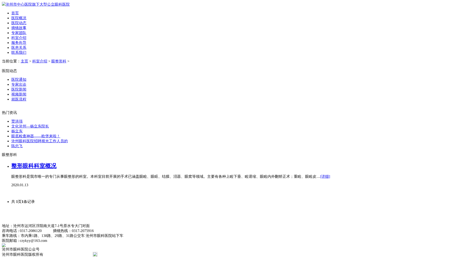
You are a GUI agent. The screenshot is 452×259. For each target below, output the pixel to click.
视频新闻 (18, 94)
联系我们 (18, 52)
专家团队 (18, 33)
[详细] (325, 176)
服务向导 (18, 43)
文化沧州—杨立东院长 (30, 126)
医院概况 (18, 18)
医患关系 (18, 48)
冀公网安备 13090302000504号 (123, 254)
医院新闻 (18, 89)
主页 (24, 61)
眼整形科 (58, 61)
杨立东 (17, 131)
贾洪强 (17, 121)
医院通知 (18, 79)
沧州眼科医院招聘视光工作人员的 (39, 141)
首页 (15, 13)
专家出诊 (18, 84)
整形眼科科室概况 (33, 166)
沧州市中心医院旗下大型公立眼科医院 (38, 4)
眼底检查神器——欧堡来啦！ (35, 136)
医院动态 (18, 23)
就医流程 (18, 99)
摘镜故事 (18, 28)
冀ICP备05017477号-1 (65, 254)
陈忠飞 (17, 146)
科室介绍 (18, 38)
